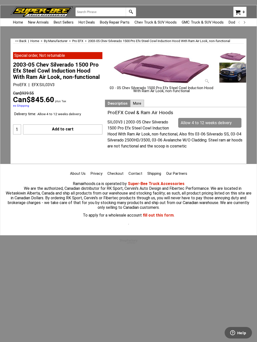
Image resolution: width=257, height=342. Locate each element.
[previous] (239, 22)
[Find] (131, 12)
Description (117, 103)
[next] (244, 22)
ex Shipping (21, 105)
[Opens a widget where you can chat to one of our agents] (238, 333)
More (137, 103)
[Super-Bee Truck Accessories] (42, 12)
